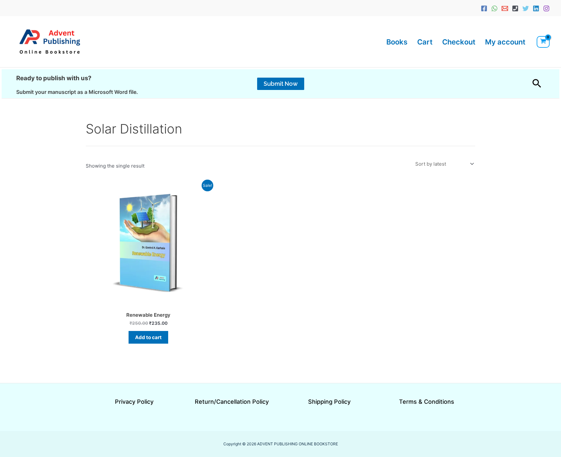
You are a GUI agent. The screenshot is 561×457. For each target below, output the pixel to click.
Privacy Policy (134, 401)
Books (396, 42)
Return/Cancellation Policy (232, 401)
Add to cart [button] (148, 337)
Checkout (458, 42)
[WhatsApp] (494, 8)
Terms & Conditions (426, 401)
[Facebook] (484, 8)
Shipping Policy (329, 401)
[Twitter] (525, 8)
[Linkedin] (536, 8)
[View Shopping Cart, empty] (543, 42)
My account (505, 42)
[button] (280, 84)
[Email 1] (505, 8)
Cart (424, 42)
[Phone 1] (515, 8)
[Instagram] (546, 8)
